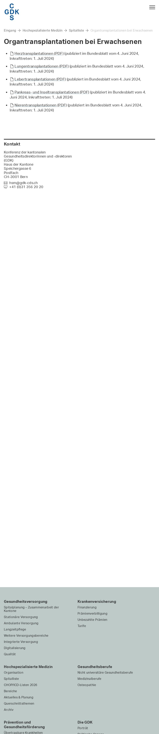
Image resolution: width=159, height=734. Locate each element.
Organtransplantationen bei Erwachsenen (122, 30)
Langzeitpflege (15, 629)
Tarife (82, 626)
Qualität (10, 654)
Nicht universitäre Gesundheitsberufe (105, 672)
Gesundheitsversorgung (26, 601)
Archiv (8, 710)
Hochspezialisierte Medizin (42, 30)
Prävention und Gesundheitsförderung (24, 724)
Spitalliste (76, 30)
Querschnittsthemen (19, 703)
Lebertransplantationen (40, 79)
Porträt (83, 728)
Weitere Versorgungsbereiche (26, 635)
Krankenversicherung (97, 601)
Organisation (13, 672)
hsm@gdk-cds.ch (21, 183)
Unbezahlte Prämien (92, 620)
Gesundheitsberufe (95, 666)
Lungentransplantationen (42, 66)
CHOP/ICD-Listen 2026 (20, 685)
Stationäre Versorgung (21, 617)
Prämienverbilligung (92, 613)
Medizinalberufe (89, 679)
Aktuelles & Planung (18, 697)
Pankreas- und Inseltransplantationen (52, 92)
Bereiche (10, 691)
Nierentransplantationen (41, 105)
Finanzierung (87, 607)
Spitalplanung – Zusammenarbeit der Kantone (31, 609)
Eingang (10, 30)
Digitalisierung (15, 648)
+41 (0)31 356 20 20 (23, 187)
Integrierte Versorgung (21, 642)
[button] (150, 11)
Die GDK (85, 722)
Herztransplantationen (39, 53)
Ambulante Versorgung (21, 623)
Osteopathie (87, 685)
